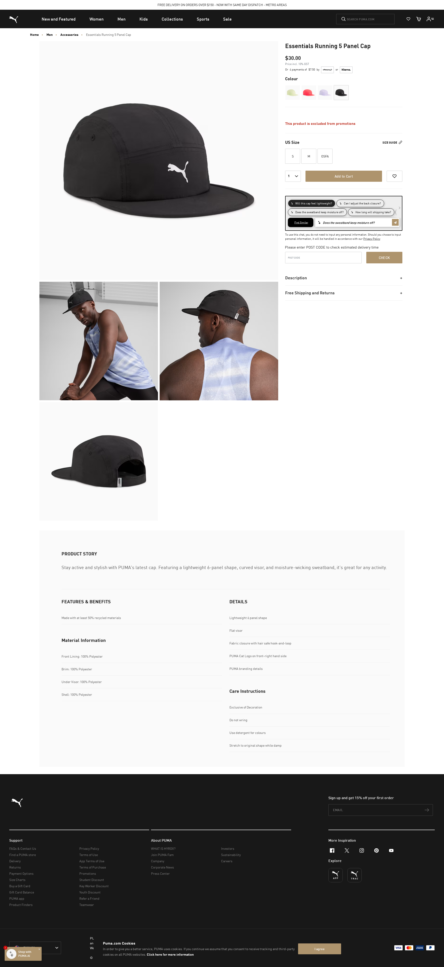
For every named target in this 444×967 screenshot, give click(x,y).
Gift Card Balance (21, 892)
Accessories (69, 35)
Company (157, 861)
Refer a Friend (89, 898)
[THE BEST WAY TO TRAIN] (354, 875)
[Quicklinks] (430, 19)
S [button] (293, 156)
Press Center (160, 873)
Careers (226, 861)
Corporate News (162, 867)
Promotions (87, 873)
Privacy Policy (371, 238)
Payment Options (21, 873)
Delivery (15, 861)
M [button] (309, 156)
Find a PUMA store (22, 855)
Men (49, 35)
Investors (227, 848)
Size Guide (390, 142)
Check (384, 258)
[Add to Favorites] (394, 176)
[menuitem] (59, 19)
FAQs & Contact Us (22, 848)
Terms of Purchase (92, 867)
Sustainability (231, 855)
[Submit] (343, 19)
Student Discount (91, 880)
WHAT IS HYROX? (163, 848)
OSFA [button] (325, 156)
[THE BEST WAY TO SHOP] (335, 875)
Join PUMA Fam (162, 855)
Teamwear (86, 905)
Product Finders (21, 905)
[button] (292, 92)
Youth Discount (90, 892)
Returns (15, 867)
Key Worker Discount (94, 886)
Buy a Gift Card (19, 886)
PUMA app (16, 898)
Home (34, 35)
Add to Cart (344, 176)
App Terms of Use (91, 861)
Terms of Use (88, 855)
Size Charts (17, 880)
